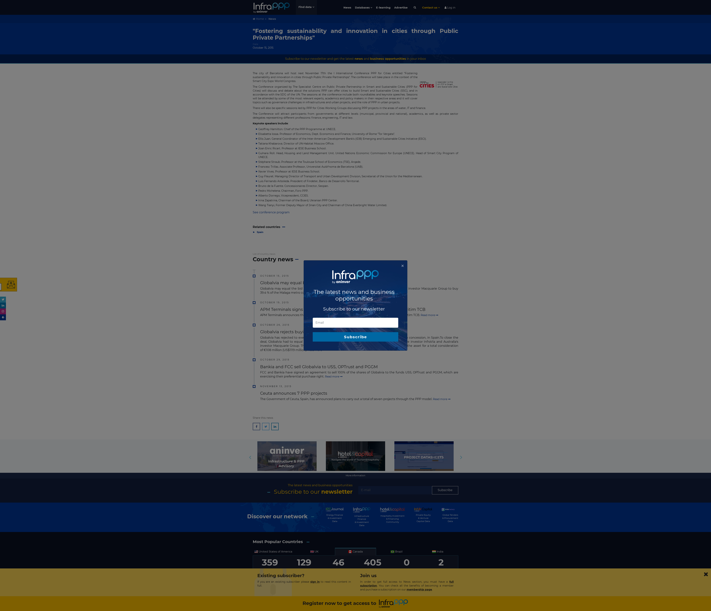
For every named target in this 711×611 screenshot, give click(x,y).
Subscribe (355, 337)
